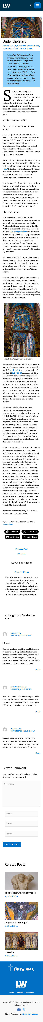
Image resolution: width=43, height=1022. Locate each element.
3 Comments (8, 48)
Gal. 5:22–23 (17, 373)
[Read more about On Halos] (21, 941)
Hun (5, 169)
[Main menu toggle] (37, 5)
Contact (19, 993)
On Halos (9, 952)
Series (20, 46)
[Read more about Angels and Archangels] (21, 911)
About (11, 993)
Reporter (26, 1014)
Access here (8, 525)
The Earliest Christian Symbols (20, 892)
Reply (38, 669)
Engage (35, 1014)
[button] (31, 5)
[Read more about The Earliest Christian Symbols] (21, 881)
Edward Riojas (33, 46)
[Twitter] (24, 1009)
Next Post (21, 554)
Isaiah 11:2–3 (14, 370)
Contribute (29, 993)
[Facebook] (19, 1009)
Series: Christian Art (24, 48)
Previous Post (21, 549)
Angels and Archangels (17, 922)
